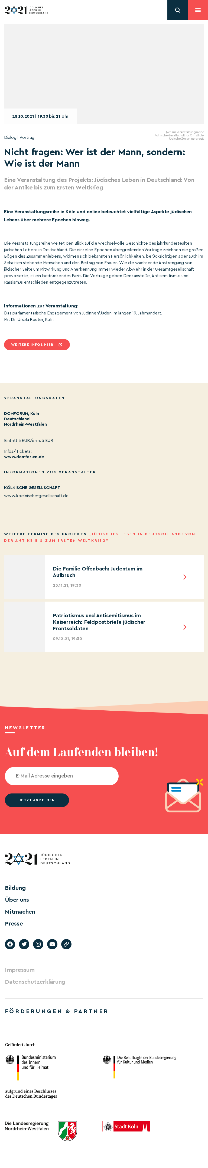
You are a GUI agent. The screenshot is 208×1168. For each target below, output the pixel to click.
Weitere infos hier (32, 344)
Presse (14, 924)
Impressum (20, 970)
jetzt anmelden (37, 800)
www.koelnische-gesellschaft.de (36, 496)
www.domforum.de (24, 457)
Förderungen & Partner (57, 1011)
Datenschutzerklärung (35, 982)
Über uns (17, 900)
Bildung (15, 888)
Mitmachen (20, 912)
